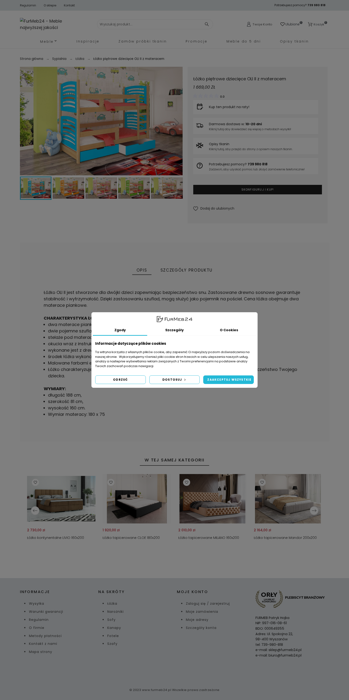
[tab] (141, 270)
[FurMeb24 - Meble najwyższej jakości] (52, 24)
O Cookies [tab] (229, 330)
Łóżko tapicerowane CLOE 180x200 (131, 537)
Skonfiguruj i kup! (257, 189)
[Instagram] (180, 671)
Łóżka (112, 603)
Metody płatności (45, 635)
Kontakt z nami (43, 643)
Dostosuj (172, 380)
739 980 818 (316, 5)
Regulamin (28, 5)
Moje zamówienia (202, 611)
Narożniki (115, 611)
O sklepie (50, 5)
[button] (213, 208)
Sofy (111, 619)
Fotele (113, 635)
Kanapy (114, 627)
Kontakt (69, 5)
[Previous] (35, 510)
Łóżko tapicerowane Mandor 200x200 (285, 537)
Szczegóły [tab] (174, 330)
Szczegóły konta (201, 627)
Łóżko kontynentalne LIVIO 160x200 (55, 537)
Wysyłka (36, 603)
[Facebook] (168, 671)
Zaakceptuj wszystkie (229, 380)
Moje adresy (197, 619)
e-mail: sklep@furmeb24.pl (278, 649)
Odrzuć (120, 380)
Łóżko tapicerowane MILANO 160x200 (208, 537)
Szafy (112, 643)
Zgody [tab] (120, 330)
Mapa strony (40, 651)
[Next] (314, 510)
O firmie (36, 627)
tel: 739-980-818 (269, 644)
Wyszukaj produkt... (203, 24)
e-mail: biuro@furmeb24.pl (278, 655)
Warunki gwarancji (46, 611)
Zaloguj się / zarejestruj (208, 603)
